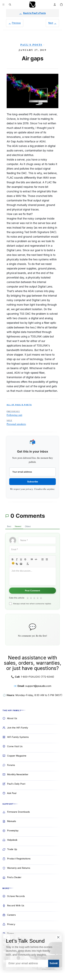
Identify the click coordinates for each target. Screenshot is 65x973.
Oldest (28, 526)
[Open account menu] (54, 4)
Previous (16, 23)
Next (50, 23)
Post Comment (32, 590)
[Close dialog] (58, 937)
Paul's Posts (31, 44)
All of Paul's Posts (19, 405)
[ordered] (42, 559)
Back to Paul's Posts (34, 13)
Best (9, 526)
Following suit (14, 413)
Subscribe (32, 481)
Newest (18, 526)
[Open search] (10, 4)
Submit (54, 963)
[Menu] (3, 4)
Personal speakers (16, 422)
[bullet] (47, 559)
